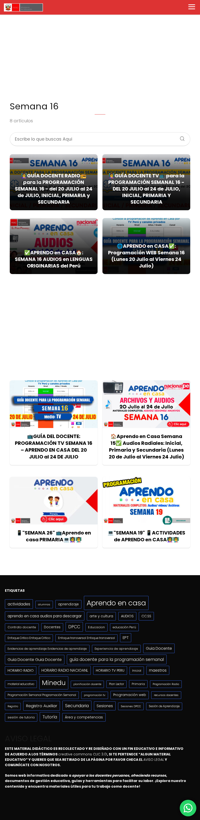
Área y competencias (84, 717)
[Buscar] (180, 137)
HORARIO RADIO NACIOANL (64, 670)
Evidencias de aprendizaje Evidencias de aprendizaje (47, 649)
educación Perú (124, 627)
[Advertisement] (100, 58)
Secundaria (77, 706)
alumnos (44, 604)
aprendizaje (68, 604)
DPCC (74, 627)
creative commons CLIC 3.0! (82, 754)
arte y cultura (101, 616)
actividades (19, 604)
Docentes (52, 627)
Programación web (129, 695)
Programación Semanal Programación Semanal (42, 695)
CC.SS (146, 616)
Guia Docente (159, 648)
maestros (158, 670)
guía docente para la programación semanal (117, 659)
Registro (13, 706)
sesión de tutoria (21, 717)
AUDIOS (127, 616)
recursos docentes (166, 695)
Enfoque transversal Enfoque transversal (86, 638)
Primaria (138, 684)
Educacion (96, 627)
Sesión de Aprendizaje (164, 706)
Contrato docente (22, 627)
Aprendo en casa (116, 603)
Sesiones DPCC (131, 706)
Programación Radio (166, 684)
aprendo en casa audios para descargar (45, 616)
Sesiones (105, 705)
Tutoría (49, 717)
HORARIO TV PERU (110, 670)
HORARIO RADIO (21, 670)
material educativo (21, 684)
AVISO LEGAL (153, 759)
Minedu (54, 682)
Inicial (136, 670)
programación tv (94, 695)
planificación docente (87, 684)
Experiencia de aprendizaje (116, 649)
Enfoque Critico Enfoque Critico (29, 638)
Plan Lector (116, 684)
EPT (126, 637)
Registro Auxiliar (41, 706)
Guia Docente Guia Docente (35, 659)
